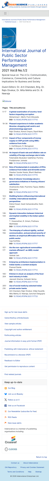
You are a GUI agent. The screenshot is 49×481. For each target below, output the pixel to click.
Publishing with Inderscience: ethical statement (24, 349)
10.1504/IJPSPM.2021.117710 (25, 120)
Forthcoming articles (13, 335)
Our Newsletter (14, 411)
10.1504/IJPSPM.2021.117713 (25, 149)
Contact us (15, 463)
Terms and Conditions (15, 472)
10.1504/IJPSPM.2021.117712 (25, 270)
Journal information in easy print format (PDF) (23, 341)
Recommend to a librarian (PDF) (18, 355)
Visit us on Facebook (16, 405)
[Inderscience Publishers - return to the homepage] (24, 4)
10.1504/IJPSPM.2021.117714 (25, 163)
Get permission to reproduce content (20, 366)
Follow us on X (13, 400)
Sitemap (38, 472)
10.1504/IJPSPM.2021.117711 (25, 134)
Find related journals (13, 374)
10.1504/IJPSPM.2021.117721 (25, 258)
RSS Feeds (12, 417)
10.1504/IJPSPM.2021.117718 (25, 209)
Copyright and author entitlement (18, 329)
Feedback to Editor (12, 360)
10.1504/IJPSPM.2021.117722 (25, 296)
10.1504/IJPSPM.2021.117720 (25, 282)
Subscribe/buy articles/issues (17, 318)
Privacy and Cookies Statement (32, 467)
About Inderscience (30, 463)
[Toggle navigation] (5, 13)
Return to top (41, 457)
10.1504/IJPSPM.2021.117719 (25, 226)
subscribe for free (28, 411)
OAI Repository (10, 467)
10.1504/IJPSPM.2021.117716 (25, 192)
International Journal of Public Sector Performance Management (23, 20)
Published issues (10, 22)
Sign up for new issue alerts (16, 312)
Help (29, 472)
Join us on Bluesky (15, 394)
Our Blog (11, 388)
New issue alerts (14, 423)
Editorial (8, 101)
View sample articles (13, 324)
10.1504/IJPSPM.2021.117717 (25, 243)
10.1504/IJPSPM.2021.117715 (25, 175)
